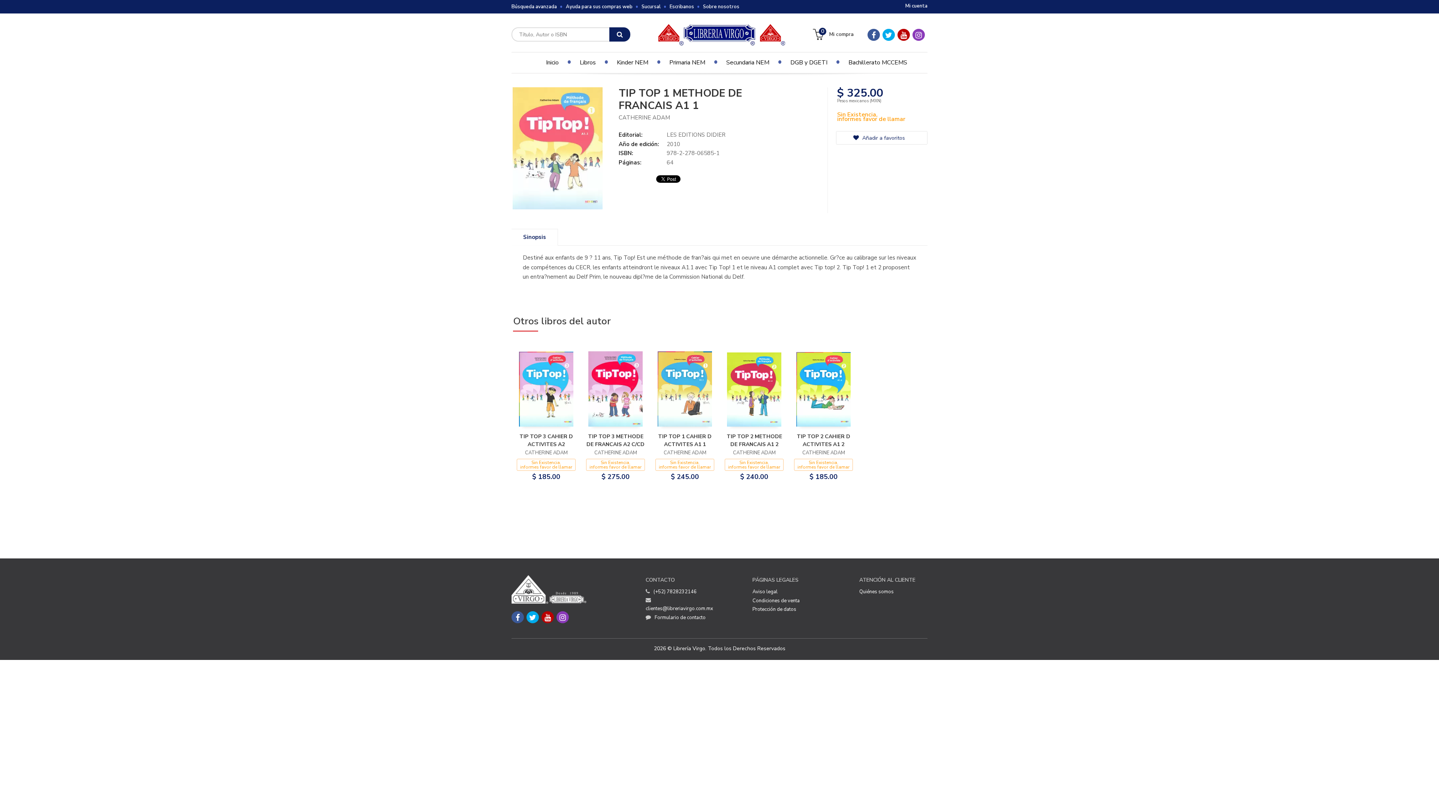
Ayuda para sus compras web (599, 6)
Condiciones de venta (776, 600)
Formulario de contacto (680, 617)
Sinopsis (534, 237)
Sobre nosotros (721, 6)
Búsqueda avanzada (534, 6)
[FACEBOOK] (874, 35)
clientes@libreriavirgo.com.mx (679, 608)
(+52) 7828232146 (675, 591)
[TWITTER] (889, 35)
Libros (588, 62)
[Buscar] (619, 34)
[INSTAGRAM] (918, 35)
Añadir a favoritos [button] (883, 138)
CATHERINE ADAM (644, 117)
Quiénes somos (876, 591)
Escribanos (682, 6)
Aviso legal (765, 591)
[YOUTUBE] (904, 35)
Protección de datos (774, 609)
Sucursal (651, 6)
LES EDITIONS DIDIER (696, 135)
